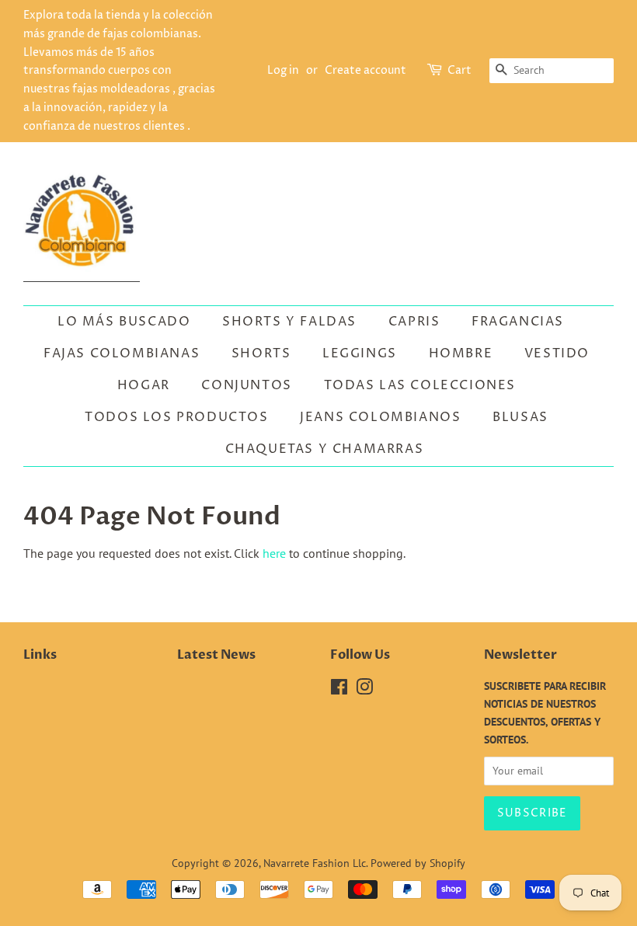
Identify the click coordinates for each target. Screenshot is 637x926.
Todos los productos (176, 417)
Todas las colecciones (420, 385)
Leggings (359, 353)
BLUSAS (520, 417)
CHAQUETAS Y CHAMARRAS (324, 449)
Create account (365, 70)
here (274, 553)
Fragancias (518, 321)
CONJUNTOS (246, 385)
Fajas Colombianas (122, 353)
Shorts (261, 353)
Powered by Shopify (418, 863)
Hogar (143, 385)
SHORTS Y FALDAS (289, 321)
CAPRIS (414, 321)
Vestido (557, 353)
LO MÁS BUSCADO (123, 321)
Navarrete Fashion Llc (314, 863)
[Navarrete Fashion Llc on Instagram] (364, 690)
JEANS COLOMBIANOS (380, 417)
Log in (283, 70)
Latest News (216, 654)
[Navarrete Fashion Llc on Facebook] (339, 690)
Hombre (461, 353)
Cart (459, 70)
